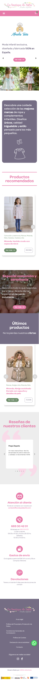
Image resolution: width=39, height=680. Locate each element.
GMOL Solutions (26, 670)
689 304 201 (24, 529)
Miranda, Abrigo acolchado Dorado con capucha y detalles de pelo (18, 391)
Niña (5, 238)
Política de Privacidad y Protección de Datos (19, 625)
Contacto (19, 647)
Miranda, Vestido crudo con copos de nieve (17, 242)
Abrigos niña (16, 385)
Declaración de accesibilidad (19, 642)
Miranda (29, 236)
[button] (4, 13)
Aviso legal (19, 619)
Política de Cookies (19, 638)
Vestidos (11, 238)
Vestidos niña (19, 238)
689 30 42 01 (19, 526)
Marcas (23, 236)
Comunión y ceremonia (12, 236)
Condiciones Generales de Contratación (15, 632)
